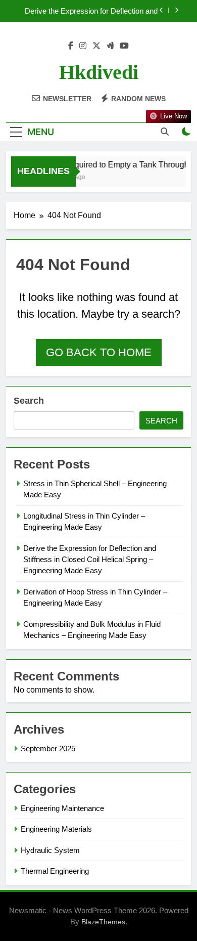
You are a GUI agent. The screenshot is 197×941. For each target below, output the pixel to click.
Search (29, 401)
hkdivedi (98, 72)
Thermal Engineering (55, 871)
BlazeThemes (103, 922)
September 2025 (48, 748)
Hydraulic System (50, 850)
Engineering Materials (56, 829)
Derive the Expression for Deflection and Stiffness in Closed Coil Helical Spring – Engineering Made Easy (91, 11)
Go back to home (99, 352)
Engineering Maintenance (62, 808)
